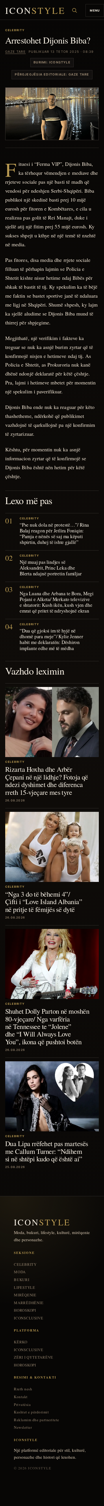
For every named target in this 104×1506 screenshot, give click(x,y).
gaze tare (15, 52)
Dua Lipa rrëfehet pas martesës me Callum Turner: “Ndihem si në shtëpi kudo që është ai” (46, 1151)
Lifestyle (24, 1287)
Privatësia (22, 1404)
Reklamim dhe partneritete (36, 1419)
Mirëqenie (25, 1295)
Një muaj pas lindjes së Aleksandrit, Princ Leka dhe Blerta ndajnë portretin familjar (50, 568)
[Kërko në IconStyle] (74, 10)
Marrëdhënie (29, 1302)
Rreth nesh (23, 1389)
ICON (35, 10)
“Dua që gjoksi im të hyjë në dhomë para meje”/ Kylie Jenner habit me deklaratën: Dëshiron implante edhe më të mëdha (51, 639)
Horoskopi (25, 1310)
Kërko (20, 1342)
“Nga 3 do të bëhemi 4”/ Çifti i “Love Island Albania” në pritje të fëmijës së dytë (43, 901)
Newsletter (23, 1427)
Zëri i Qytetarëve (33, 1357)
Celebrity (25, 1264)
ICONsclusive (28, 1318)
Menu (95, 10)
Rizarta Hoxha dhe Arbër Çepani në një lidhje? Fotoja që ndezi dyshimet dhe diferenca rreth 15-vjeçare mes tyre (46, 781)
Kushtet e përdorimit (31, 1412)
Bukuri (21, 1279)
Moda (20, 1272)
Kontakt (21, 1396)
